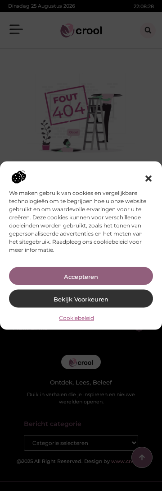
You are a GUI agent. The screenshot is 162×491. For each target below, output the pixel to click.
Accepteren (81, 276)
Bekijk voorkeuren (81, 298)
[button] (148, 178)
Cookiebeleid (76, 317)
